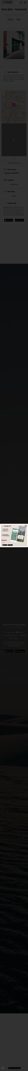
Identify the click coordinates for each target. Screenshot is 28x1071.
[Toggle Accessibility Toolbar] (3, 1068)
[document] (14, 535)
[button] (25, 525)
